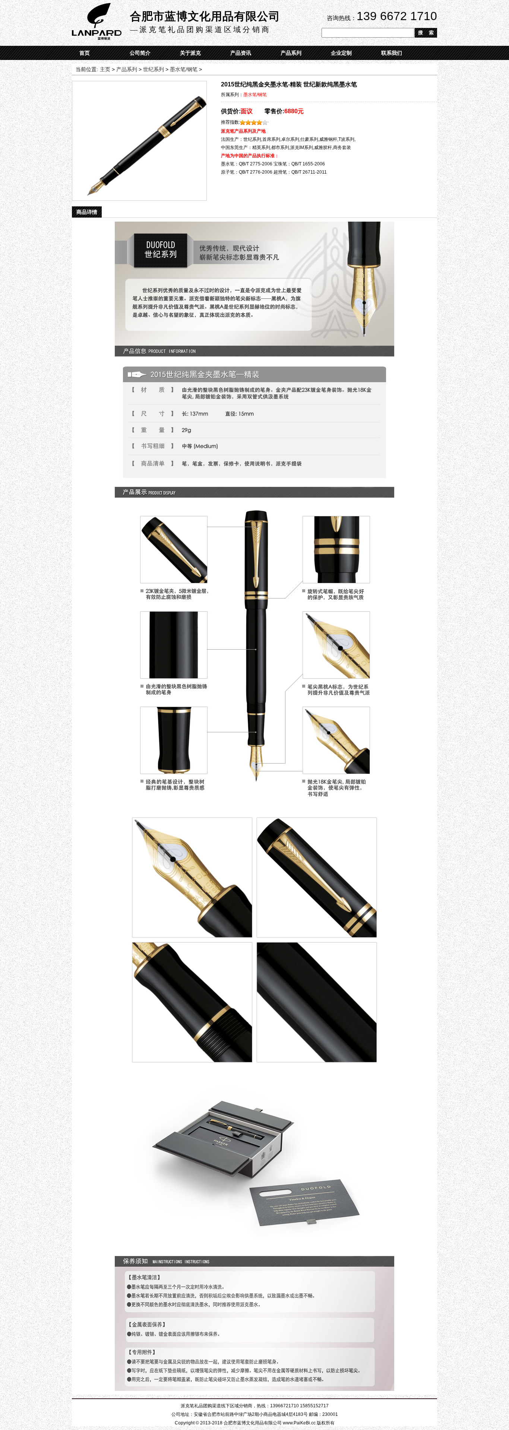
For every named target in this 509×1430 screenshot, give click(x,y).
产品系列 (291, 53)
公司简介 (140, 53)
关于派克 (190, 53)
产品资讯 (240, 53)
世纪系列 (153, 69)
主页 (105, 69)
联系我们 (391, 53)
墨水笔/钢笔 (183, 69)
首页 (84, 53)
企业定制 (341, 53)
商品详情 (86, 212)
